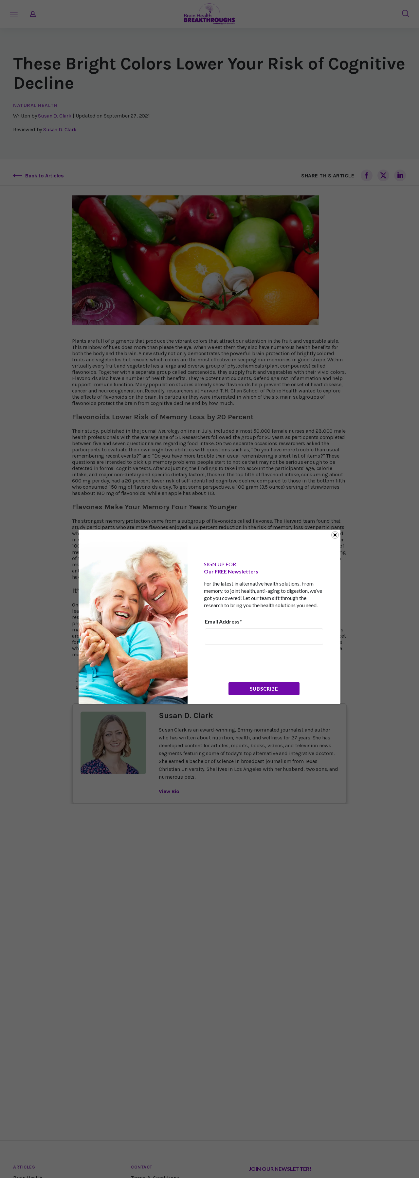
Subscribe (264, 689)
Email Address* (223, 621)
